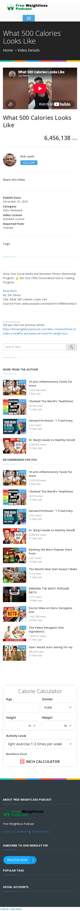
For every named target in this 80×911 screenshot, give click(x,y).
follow (29, 162)
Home (8, 50)
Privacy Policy (40, 831)
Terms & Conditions (15, 831)
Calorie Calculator (11, 909)
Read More (10, 291)
